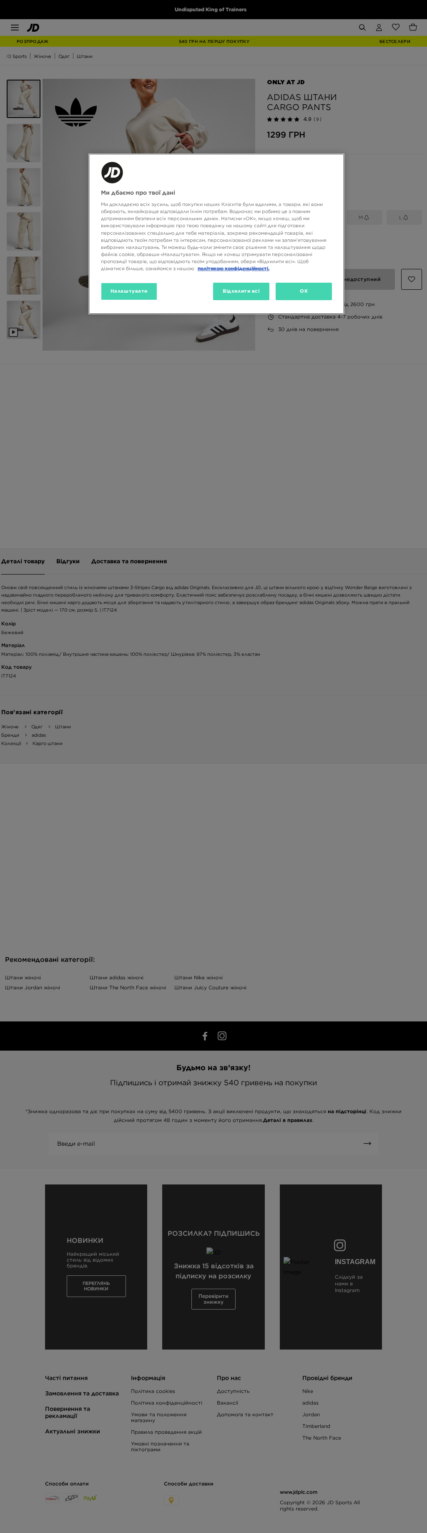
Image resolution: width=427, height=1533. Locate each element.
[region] (216, 233)
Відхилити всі (241, 291)
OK (304, 291)
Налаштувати (129, 291)
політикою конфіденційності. (233, 268)
